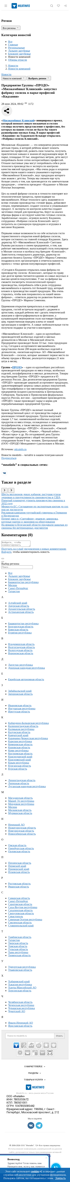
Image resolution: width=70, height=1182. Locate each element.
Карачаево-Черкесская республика (28, 738)
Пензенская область (19, 862)
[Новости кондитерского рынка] (53, 1045)
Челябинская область (20, 1002)
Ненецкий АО (16, 824)
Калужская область (19, 732)
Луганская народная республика (27, 786)
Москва (12, 585)
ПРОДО (17, 367)
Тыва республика (18, 952)
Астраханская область (21, 612)
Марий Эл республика (21, 801)
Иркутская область (19, 711)
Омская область (17, 845)
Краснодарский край (20, 756)
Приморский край (18, 869)
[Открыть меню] (5, 5)
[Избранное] (58, 5)
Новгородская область (21, 830)
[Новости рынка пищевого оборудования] (24, 1045)
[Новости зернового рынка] (46, 1045)
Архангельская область (21, 609)
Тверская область (18, 943)
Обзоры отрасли (17, 59)
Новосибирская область (22, 833)
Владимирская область (21, 644)
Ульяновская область (20, 969)
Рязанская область (18, 886)
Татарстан (14, 591)
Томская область (17, 946)
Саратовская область (20, 904)
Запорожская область (20, 694)
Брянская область (18, 629)
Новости (6, 74)
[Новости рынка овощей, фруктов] (20, 1052)
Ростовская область (19, 883)
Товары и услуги (33, 1080)
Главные (13, 44)
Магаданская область (20, 797)
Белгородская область (20, 626)
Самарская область (19, 898)
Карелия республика (20, 741)
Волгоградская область (21, 647)
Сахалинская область (20, 910)
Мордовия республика (21, 804)
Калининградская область (23, 726)
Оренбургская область (21, 848)
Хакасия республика (20, 984)
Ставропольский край (21, 925)
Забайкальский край (20, 690)
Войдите (6, 551)
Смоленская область (20, 922)
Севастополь (15, 916)
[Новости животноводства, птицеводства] (16, 1045)
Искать (59, 1036)
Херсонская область (19, 990)
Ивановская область (19, 705)
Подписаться (8, 458)
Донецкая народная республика (26, 667)
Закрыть (60, 1178)
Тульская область (18, 949)
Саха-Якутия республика (22, 907)
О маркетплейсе (33, 1066)
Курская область (17, 768)
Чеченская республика (21, 1005)
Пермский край (17, 866)
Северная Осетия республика (25, 919)
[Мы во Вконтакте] (4, 475)
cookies (35, 1171)
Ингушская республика (21, 708)
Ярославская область (20, 1025)
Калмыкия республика (21, 729)
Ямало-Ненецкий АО (20, 1022)
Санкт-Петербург (18, 588)
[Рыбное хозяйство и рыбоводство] (31, 1045)
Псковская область (19, 872)
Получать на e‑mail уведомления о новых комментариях (33, 548)
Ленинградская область (21, 780)
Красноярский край (19, 759)
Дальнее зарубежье (19, 50)
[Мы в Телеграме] (39, 1125)
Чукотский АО (16, 1011)
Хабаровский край (19, 981)
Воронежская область (20, 653)
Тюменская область (19, 955)
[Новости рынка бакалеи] (42, 1052)
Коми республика (18, 750)
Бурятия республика (20, 632)
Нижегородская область (22, 827)
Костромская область (20, 753)
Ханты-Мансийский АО (22, 987)
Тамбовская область (19, 937)
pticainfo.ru (20, 449)
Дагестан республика (20, 664)
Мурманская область (20, 813)
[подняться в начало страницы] (2, 558)
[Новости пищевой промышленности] (38, 1045)
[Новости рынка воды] (35, 1052)
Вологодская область (20, 650)
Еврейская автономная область (26, 679)
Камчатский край (18, 735)
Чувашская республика (21, 1008)
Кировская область (19, 747)
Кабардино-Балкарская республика (28, 723)
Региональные (16, 47)
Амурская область (18, 605)
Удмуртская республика (22, 966)
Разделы (33, 1073)
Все (10, 41)
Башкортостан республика (23, 582)
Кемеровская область (20, 744)
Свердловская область (21, 913)
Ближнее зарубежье (19, 53)
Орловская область (19, 851)
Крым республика (18, 762)
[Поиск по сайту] (51, 5)
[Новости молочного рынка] (27, 1052)
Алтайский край (17, 602)
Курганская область (19, 765)
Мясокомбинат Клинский (18, 120)
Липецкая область (18, 783)
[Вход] (65, 5)
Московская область (19, 810)
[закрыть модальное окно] (2, 561)
